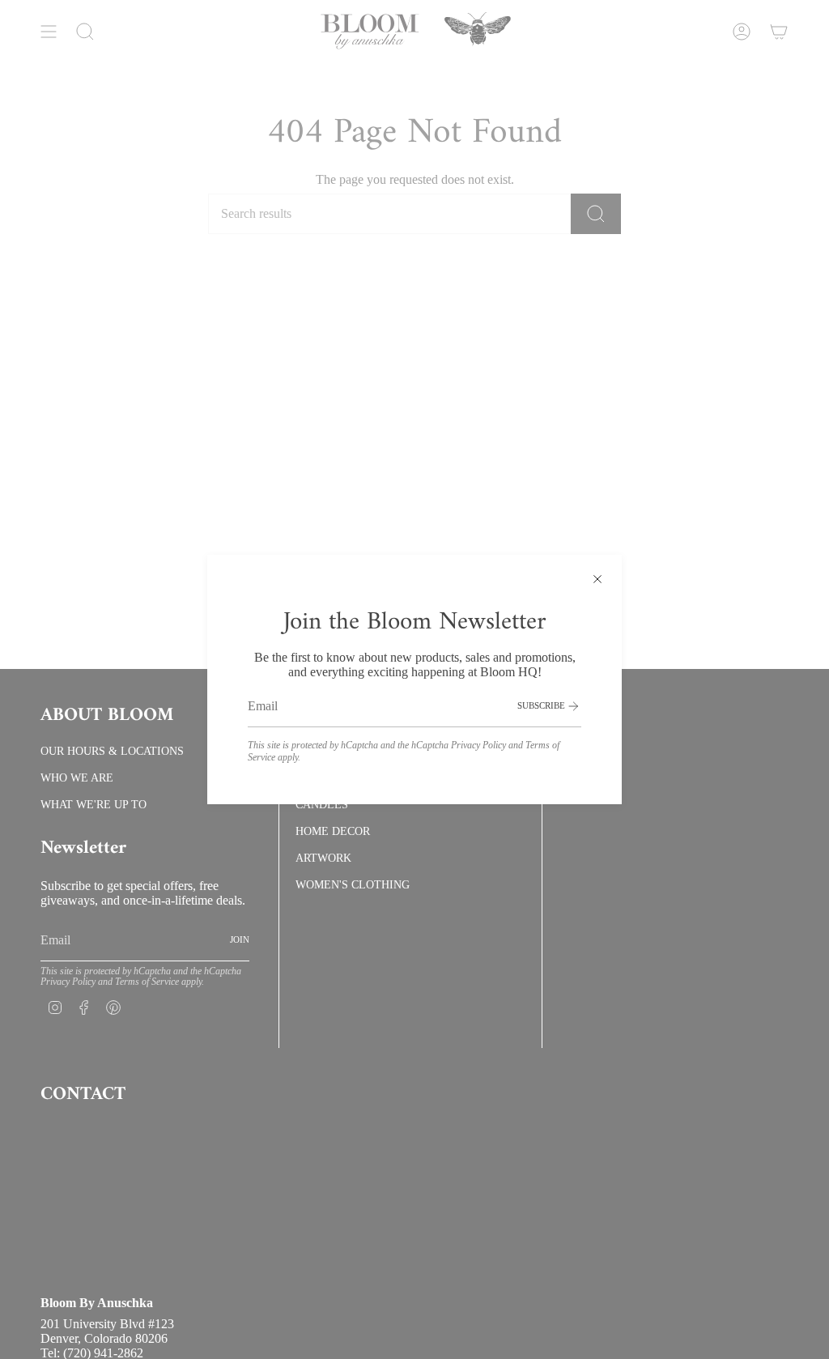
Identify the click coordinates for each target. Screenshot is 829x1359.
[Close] (597, 579)
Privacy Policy (478, 745)
